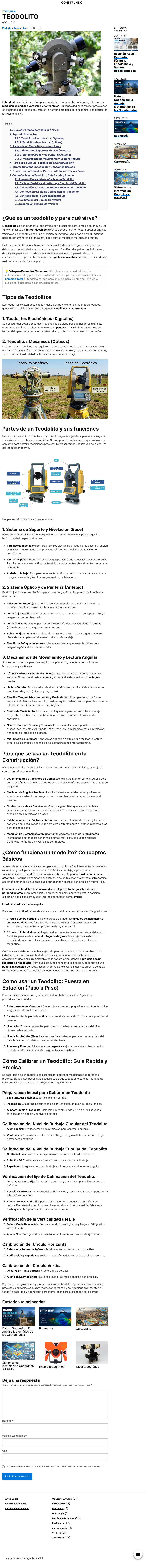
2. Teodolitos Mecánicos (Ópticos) (38, 142)
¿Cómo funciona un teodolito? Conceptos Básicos (42, 166)
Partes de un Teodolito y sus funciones (35, 146)
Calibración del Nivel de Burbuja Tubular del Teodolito (50, 187)
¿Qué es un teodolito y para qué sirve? (34, 129)
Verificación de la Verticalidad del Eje (40, 195)
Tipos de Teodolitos (23, 134)
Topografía (8, 11)
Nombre (7, 1421)
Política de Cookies (16, 1503)
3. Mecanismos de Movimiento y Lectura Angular (47, 158)
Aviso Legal (11, 1499)
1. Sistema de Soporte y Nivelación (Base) (42, 150)
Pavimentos (58, 1523)
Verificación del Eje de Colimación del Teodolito (47, 191)
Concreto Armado (62, 1499)
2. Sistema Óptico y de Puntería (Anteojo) (43, 154)
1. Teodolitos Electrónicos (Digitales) (39, 138)
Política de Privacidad (17, 1508)
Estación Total (14, 278)
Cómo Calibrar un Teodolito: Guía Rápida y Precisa (42, 175)
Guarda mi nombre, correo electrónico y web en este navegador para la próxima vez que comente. (53, 1466)
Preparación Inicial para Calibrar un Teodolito (44, 179)
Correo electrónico (15, 1436)
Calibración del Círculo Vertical (36, 203)
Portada (6, 28)
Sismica (56, 1533)
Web (4, 1451)
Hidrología (58, 1513)
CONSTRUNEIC (71, 2)
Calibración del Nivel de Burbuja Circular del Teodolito (50, 183)
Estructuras (58, 1503)
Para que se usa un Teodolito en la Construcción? (42, 162)
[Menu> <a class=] (138, 1554)
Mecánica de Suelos (63, 1518)
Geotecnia (58, 1508)
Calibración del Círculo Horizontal (38, 199)
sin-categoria (59, 1528)
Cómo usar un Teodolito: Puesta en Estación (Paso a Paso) (47, 171)
